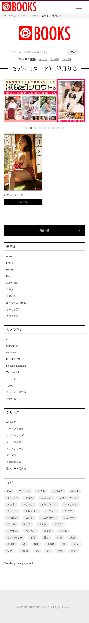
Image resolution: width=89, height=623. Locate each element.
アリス (10, 289)
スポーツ (12, 511)
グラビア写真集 (15, 428)
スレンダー (31, 511)
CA (9, 491)
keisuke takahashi (16, 365)
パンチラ (69, 517)
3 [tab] (35, 128)
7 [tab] (53, 128)
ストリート (70, 504)
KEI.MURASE (14, 359)
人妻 (72, 537)
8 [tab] (58, 128)
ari (7, 339)
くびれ (29, 497)
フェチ (26, 524)
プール (11, 524)
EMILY (9, 263)
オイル (41, 491)
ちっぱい (12, 517)
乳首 (46, 537)
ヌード (24, 16)
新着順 (55, 58)
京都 (59, 537)
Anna (9, 256)
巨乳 (60, 550)
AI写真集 (11, 422)
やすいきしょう (15, 399)
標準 (33, 58)
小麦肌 (24, 550)
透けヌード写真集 (16, 468)
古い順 (66, 58)
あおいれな (12, 282)
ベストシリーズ (15, 448)
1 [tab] (26, 128)
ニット (29, 517)
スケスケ (28, 504)
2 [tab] (31, 128)
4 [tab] (40, 128)
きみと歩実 (12, 309)
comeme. (11, 352)
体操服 (11, 544)
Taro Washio (13, 372)
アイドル (24, 491)
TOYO (9, 385)
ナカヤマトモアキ (16, 392)
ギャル (75, 491)
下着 (32, 537)
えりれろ (11, 296)
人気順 (43, 58)
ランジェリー (14, 537)
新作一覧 (44, 230)
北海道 (50, 544)
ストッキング (48, 504)
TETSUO (11, 379)
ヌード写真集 (13, 442)
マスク (58, 524)
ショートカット (68, 497)
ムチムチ (30, 531)
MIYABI (10, 269)
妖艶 (9, 550)
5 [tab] (44, 128)
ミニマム (12, 531)
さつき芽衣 (12, 316)
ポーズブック (13, 455)
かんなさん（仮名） (17, 302)
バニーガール (48, 517)
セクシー (51, 511)
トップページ (8, 16)
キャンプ (12, 497)
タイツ (68, 511)
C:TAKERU (12, 345)
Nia (8, 276)
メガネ (63, 531)
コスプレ (46, 497)
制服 (36, 544)
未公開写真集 (13, 462)
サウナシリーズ (15, 435)
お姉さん (58, 491)
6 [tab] (49, 128)
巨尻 (73, 550)
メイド (47, 531)
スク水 (11, 504)
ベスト (42, 524)
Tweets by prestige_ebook (19, 563)
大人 (75, 544)
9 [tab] (62, 128)
